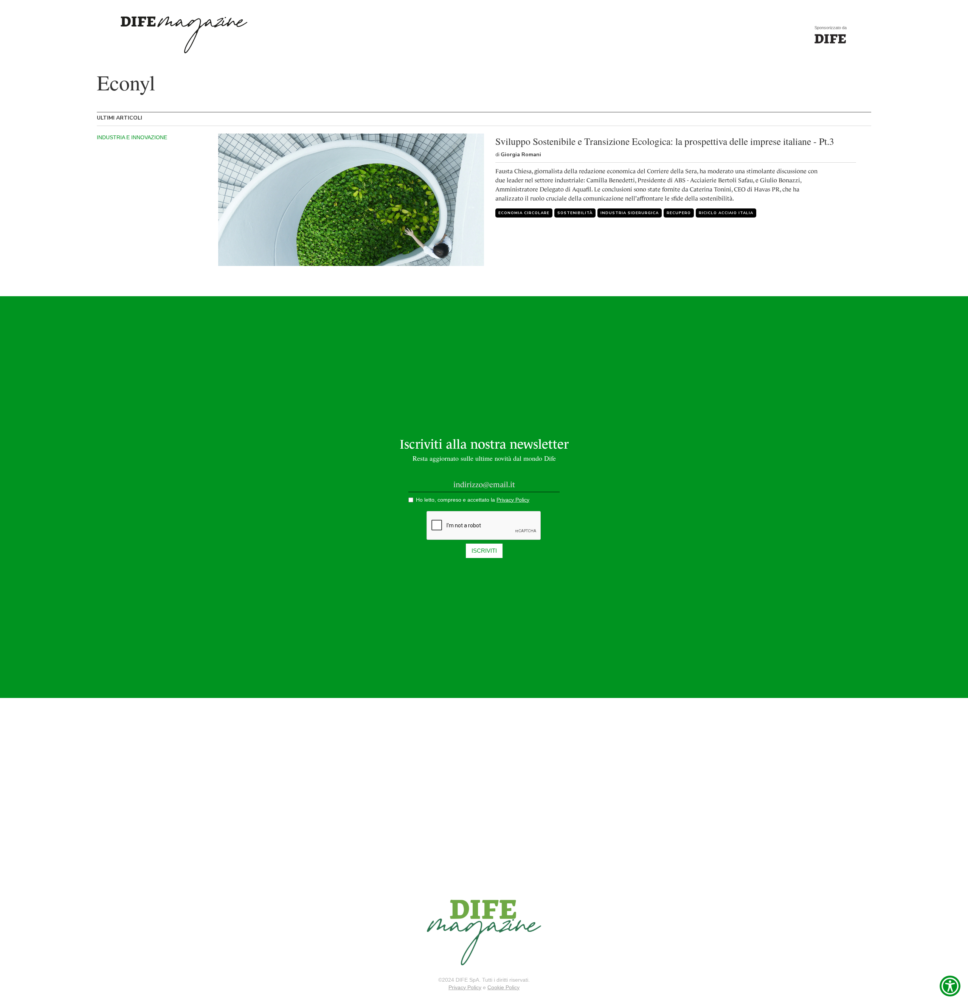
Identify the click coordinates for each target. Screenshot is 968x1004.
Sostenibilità (575, 213)
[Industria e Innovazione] (351, 200)
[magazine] (484, 932)
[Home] (830, 39)
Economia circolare (523, 213)
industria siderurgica (629, 213)
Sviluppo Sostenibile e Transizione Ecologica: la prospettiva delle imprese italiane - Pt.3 (664, 141)
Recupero (679, 213)
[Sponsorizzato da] (182, 34)
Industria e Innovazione (132, 137)
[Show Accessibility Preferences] (950, 986)
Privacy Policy (464, 987)
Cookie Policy (503, 987)
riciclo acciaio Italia (726, 213)
